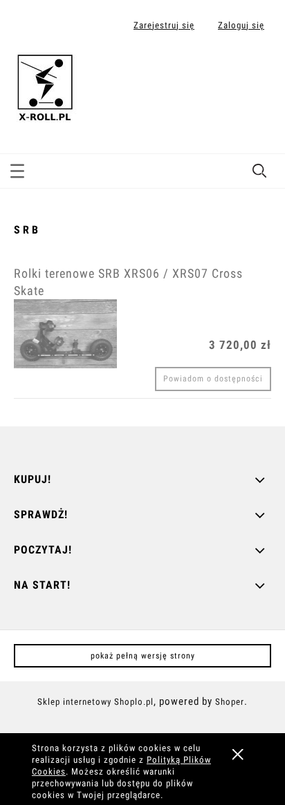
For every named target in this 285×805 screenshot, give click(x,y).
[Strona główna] (45, 85)
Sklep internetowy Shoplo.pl (95, 702)
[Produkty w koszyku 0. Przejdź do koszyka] (260, 71)
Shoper (229, 702)
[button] (17, 168)
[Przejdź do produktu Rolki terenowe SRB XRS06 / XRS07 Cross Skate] (65, 333)
